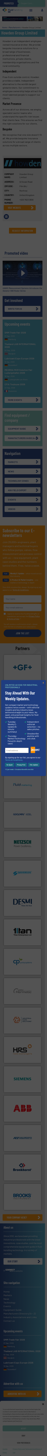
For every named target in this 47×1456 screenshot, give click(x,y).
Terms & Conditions (13, 760)
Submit (34, 749)
